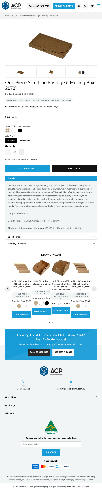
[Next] (94, 288)
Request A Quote (64, 6)
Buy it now (74, 168)
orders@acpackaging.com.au (71, 388)
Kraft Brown (19, 306)
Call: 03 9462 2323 (39, 352)
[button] (85, 6)
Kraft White (24, 306)
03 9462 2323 (23, 388)
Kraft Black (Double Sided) (47, 303)
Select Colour (17, 126)
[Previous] (7, 288)
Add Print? (10, 136)
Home (8, 16)
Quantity (10, 146)
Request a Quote (63, 352)
